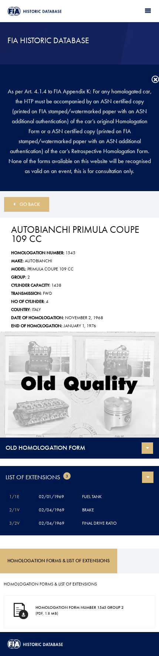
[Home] (43, 11)
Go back (30, 204)
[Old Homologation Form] (79, 385)
